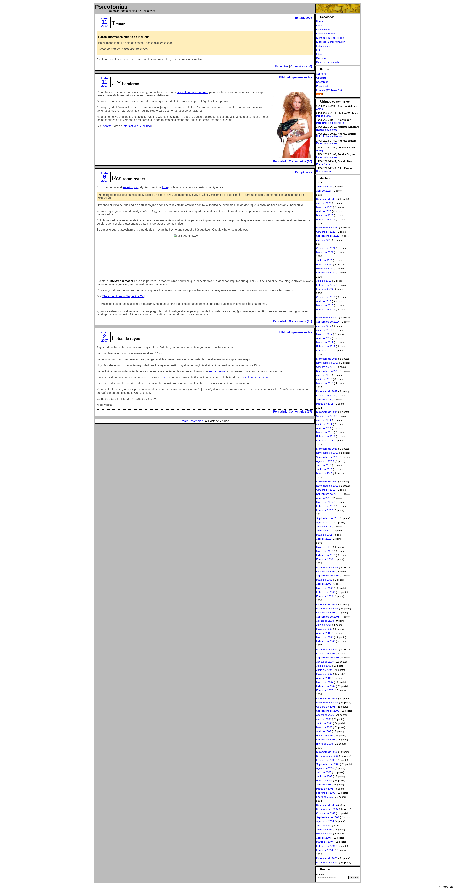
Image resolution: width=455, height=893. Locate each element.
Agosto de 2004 (325, 821)
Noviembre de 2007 (327, 649)
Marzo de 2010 (324, 551)
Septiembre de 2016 (327, 371)
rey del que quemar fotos (192, 92)
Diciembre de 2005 (327, 751)
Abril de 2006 (323, 731)
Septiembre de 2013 (327, 457)
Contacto (321, 77)
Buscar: (320, 874)
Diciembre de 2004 (327, 805)
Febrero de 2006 (325, 739)
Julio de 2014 (323, 420)
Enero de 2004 (324, 850)
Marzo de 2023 (324, 215)
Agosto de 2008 (325, 620)
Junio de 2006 (324, 723)
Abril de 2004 (323, 837)
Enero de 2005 (324, 796)
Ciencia (320, 25)
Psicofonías (111, 7)
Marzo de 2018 (324, 305)
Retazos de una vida (327, 62)
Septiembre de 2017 (327, 321)
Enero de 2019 (324, 289)
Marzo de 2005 (324, 788)
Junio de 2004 (324, 829)
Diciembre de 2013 (327, 448)
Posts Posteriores (192, 420)
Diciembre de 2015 (327, 391)
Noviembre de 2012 (327, 485)
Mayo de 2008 (324, 629)
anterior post (130, 187)
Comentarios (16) (300, 161)
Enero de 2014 (324, 440)
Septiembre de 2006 (327, 710)
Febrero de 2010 (325, 555)
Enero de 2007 (324, 690)
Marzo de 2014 (324, 432)
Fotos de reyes (125, 338)
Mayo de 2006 (324, 727)
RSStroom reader (128, 179)
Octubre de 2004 (325, 813)
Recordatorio (323, 171)
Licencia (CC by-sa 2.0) (329, 90)
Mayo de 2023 (324, 207)
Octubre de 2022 (325, 231)
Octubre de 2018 (325, 297)
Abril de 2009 (323, 583)
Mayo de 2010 (324, 547)
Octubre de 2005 (325, 760)
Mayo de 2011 (324, 534)
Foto (318, 50)
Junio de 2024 (324, 186)
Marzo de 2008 (324, 637)
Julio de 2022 (323, 239)
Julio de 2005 (323, 772)
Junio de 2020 (324, 260)
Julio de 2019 (323, 280)
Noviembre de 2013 (327, 452)
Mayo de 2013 (324, 473)
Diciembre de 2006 (327, 698)
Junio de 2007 (324, 669)
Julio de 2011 (323, 526)
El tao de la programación (330, 41)
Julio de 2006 (323, 719)
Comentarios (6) (301, 66)
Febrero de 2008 (325, 641)
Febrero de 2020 (325, 272)
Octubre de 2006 (325, 706)
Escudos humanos (326, 129)
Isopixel (107, 125)
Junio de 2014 (324, 424)
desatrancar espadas (255, 377)
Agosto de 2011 (325, 522)
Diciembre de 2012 (327, 481)
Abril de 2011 (323, 538)
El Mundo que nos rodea (295, 77)
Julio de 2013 (323, 465)
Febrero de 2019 (325, 284)
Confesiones (323, 29)
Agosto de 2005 (325, 768)
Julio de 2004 (323, 825)
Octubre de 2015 (325, 395)
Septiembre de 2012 (327, 493)
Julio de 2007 (323, 665)
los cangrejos (216, 371)
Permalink (281, 66)
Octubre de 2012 (325, 489)
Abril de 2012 (323, 497)
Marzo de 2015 (324, 403)
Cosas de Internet (326, 33)
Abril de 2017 (323, 338)
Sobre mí (321, 73)
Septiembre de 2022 (327, 235)
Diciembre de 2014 (327, 411)
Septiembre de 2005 (327, 764)
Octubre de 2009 (325, 571)
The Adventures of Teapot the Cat (123, 296)
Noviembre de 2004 (327, 809)
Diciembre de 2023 (327, 199)
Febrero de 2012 (325, 506)
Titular (118, 24)
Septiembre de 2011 (327, 518)
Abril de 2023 (323, 211)
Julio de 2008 (323, 624)
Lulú (165, 187)
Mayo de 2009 (324, 579)
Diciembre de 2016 (327, 358)
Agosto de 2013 (325, 461)
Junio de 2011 (324, 530)
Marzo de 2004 (324, 841)
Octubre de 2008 (325, 612)
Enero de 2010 (324, 559)
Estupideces (303, 17)
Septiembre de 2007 (327, 657)
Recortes (321, 58)
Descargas (322, 81)
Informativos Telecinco (137, 125)
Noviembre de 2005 (327, 755)
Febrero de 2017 (325, 346)
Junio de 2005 (324, 776)
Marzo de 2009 (324, 588)
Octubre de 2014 (325, 415)
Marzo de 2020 (324, 268)
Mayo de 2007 (324, 674)
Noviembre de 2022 (327, 227)
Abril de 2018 (323, 301)
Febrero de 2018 (325, 309)
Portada (320, 21)
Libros (319, 54)
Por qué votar (323, 115)
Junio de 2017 (324, 330)
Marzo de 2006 (324, 735)
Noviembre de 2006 (327, 702)
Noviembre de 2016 (327, 362)
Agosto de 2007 (325, 661)
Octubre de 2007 (325, 653)
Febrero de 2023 (325, 219)
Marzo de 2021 (324, 252)
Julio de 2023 (323, 203)
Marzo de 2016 (324, 383)
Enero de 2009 (324, 596)
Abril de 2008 (323, 633)
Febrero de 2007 (325, 686)
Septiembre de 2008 (327, 616)
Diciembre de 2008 (327, 604)
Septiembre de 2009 (327, 575)
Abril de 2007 (323, 678)
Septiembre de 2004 (327, 817)
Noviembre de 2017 (327, 317)
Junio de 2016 (324, 379)
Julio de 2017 (323, 326)
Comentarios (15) (300, 321)
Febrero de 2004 (325, 845)
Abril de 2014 (323, 428)
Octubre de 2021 (325, 248)
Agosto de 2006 (325, 714)
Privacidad (322, 86)
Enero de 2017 (324, 350)
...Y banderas (125, 84)
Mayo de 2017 (324, 334)
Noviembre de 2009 (327, 567)
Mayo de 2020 (324, 264)
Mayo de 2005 (324, 780)
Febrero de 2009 (325, 592)
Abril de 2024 (323, 190)
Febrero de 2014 (325, 436)
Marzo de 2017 (324, 342)
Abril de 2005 (323, 784)
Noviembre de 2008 (327, 608)
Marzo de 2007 (324, 682)
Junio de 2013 (324, 469)
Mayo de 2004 (324, 833)
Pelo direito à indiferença (330, 122)
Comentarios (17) (300, 411)
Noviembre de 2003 (327, 862)
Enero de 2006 (324, 743)
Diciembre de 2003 (327, 858)
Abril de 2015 (323, 399)
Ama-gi (320, 108)
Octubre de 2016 (325, 366)
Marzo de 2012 (324, 502)
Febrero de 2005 (325, 792)
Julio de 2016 (323, 375)
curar (165, 377)
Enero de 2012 (324, 510)
